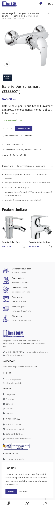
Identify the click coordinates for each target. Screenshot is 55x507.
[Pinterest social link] (14, 155)
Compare (28, 136)
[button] (23, 246)
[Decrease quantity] (3, 128)
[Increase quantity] (11, 128)
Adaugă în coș (24, 128)
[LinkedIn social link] (10, 373)
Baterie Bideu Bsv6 (11, 242)
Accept (11, 491)
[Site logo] (9, 3)
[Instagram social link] (6, 373)
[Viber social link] (25, 155)
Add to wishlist (11, 136)
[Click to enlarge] (7, 64)
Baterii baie (19, 16)
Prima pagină (8, 13)
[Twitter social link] (17, 155)
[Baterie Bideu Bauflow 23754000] (41, 227)
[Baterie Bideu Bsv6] (14, 227)
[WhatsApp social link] (21, 155)
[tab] (7, 166)
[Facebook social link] (10, 155)
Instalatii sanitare (32, 149)
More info (23, 491)
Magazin (22, 13)
